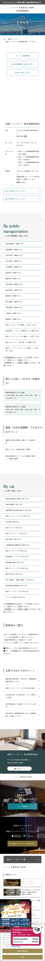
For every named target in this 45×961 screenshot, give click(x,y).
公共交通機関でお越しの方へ (22, 64)
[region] (22, 942)
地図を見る (20, 136)
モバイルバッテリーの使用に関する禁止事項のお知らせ (22, 2)
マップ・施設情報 (22, 55)
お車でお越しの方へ (22, 72)
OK (22, 957)
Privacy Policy (15, 946)
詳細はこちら (21, 182)
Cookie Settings (22, 951)
